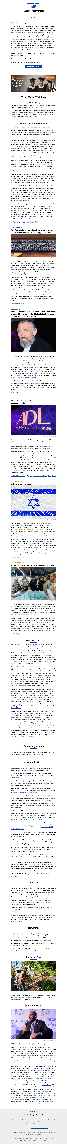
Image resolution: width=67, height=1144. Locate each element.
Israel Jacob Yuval (47, 1066)
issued (26, 773)
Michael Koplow (42, 1044)
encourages (14, 691)
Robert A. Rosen (46, 1085)
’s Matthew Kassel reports (25, 793)
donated (51, 915)
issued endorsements (20, 783)
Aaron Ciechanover (31, 1058)
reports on (26, 832)
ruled (27, 803)
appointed (36, 949)
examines (31, 768)
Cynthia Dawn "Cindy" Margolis (44, 1079)
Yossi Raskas (30, 1104)
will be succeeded (33, 938)
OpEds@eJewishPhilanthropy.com (39, 1128)
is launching (30, 900)
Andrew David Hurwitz (17, 1056)
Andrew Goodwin (39, 1068)
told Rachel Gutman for (24, 377)
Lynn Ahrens (50, 1060)
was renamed (32, 847)
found (47, 796)
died (49, 874)
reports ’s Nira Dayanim (29, 897)
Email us (22, 752)
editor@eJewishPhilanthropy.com (33, 1124)
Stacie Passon (35, 1087)
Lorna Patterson (50, 1070)
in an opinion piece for (32, 529)
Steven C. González (36, 1076)
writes (40, 644)
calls (12, 669)
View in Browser (42, 1140)
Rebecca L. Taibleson (38, 1095)
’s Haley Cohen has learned (23, 871)
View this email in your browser (33, 3)
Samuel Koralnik (49, 1102)
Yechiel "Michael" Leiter (18, 1074)
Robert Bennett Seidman (47, 1091)
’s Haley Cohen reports (31, 819)
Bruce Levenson (31, 1064)
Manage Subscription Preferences (28, 1140)
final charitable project (33, 383)
